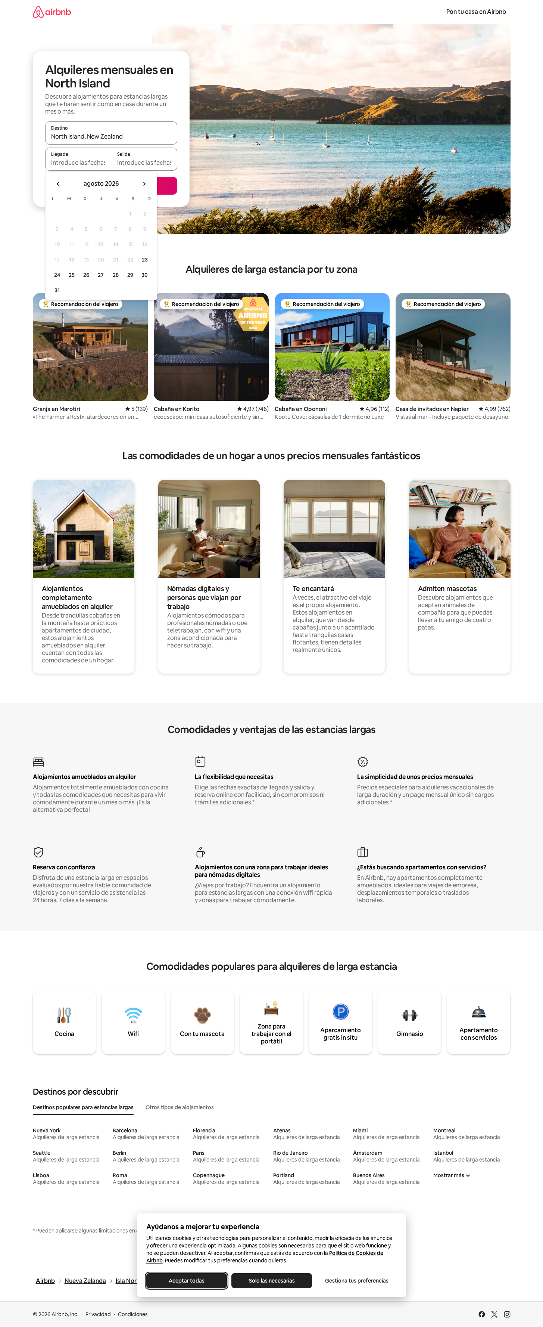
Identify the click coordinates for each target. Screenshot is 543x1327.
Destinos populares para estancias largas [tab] (83, 1107)
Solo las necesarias (271, 1280)
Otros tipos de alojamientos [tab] (180, 1107)
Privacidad (98, 1314)
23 (145, 259)
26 (86, 275)
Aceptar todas (187, 1280)
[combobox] (111, 136)
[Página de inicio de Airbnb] (52, 12)
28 (116, 275)
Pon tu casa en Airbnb (476, 12)
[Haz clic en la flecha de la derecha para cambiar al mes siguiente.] (144, 184)
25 (72, 275)
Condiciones (133, 1314)
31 (57, 290)
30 (144, 275)
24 (57, 275)
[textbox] (78, 162)
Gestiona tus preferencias (356, 1280)
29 (130, 275)
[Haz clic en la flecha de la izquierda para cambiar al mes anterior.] (58, 184)
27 (101, 275)
